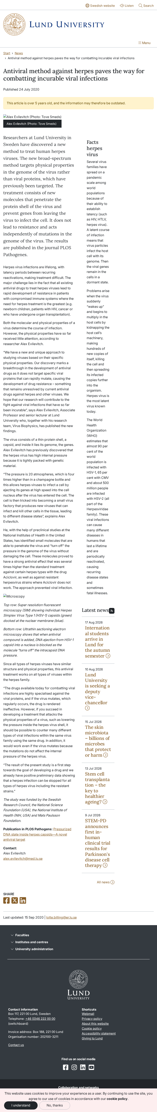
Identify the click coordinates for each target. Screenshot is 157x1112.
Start (6, 53)
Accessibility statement (99, 1033)
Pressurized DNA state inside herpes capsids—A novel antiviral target (37, 834)
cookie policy (117, 1099)
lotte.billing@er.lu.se (61, 917)
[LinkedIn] (82, 1067)
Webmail (88, 1014)
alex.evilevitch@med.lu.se (23, 858)
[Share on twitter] (14, 901)
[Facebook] (65, 1067)
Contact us (16, 1045)
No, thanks (55, 1105)
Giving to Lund (92, 1038)
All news (103, 882)
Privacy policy (92, 1019)
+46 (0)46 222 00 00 (40, 1019)
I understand (20, 1105)
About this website (95, 1024)
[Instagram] (74, 1067)
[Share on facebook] (6, 901)
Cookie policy (92, 1028)
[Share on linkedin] (23, 901)
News (19, 53)
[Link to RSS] (111, 610)
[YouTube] (91, 1067)
